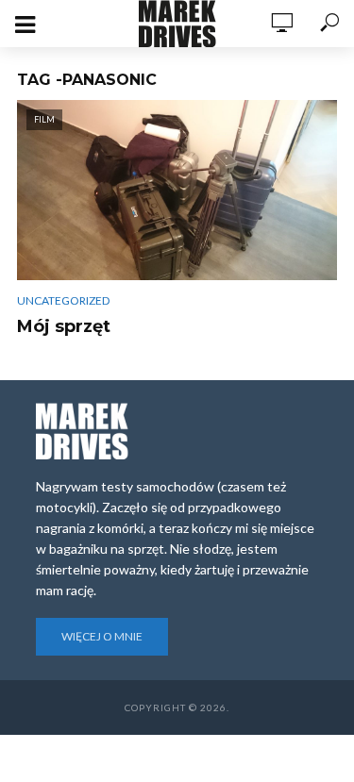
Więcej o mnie (102, 636)
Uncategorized (63, 300)
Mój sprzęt (63, 326)
